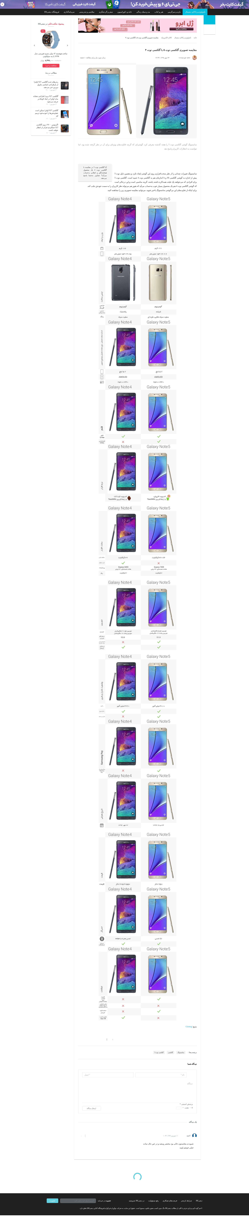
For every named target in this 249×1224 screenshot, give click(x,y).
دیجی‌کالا (199, 1201)
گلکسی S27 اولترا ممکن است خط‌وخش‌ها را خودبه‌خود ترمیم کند (46, 113)
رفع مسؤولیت (153, 1201)
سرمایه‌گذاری (69, 12)
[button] (111, 1039)
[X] (57, 1208)
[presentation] (67, 45)
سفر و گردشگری (106, 12)
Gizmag (189, 1026)
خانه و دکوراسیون (124, 12)
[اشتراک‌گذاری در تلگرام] (79, 1039)
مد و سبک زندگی (143, 12)
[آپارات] (62, 1208)
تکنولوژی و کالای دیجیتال (195, 12)
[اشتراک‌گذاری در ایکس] (89, 1039)
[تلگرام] (48, 1208)
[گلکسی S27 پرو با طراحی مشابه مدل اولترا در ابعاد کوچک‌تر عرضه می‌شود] (65, 100)
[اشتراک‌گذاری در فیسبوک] (93, 1039)
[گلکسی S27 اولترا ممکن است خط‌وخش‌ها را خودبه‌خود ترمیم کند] (65, 114)
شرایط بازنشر (186, 1201)
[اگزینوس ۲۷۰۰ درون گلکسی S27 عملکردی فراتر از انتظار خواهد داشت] (65, 128)
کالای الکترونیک (166, 38)
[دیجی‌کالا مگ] (209, 19)
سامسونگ (181, 1052)
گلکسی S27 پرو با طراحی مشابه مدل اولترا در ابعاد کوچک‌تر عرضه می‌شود (45, 99)
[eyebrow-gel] (137, 25)
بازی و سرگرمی (174, 12)
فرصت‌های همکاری (170, 1201)
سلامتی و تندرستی (86, 12)
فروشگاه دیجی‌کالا (51, 12)
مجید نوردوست (184, 58)
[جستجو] (209, 29)
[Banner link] (124, 4)
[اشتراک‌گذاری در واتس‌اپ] (84, 1039)
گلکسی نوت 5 (159, 1052)
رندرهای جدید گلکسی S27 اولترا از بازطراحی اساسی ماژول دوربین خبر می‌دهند (46, 84)
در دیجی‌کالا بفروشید (136, 1201)
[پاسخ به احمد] (89, 1136)
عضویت (52, 1201)
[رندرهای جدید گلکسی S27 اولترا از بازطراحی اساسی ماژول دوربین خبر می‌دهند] (65, 86)
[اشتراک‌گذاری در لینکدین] (98, 1039)
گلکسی (170, 1052)
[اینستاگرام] (52, 1208)
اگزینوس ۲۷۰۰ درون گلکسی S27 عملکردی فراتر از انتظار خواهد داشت (47, 127)
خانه (195, 38)
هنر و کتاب (158, 12)
